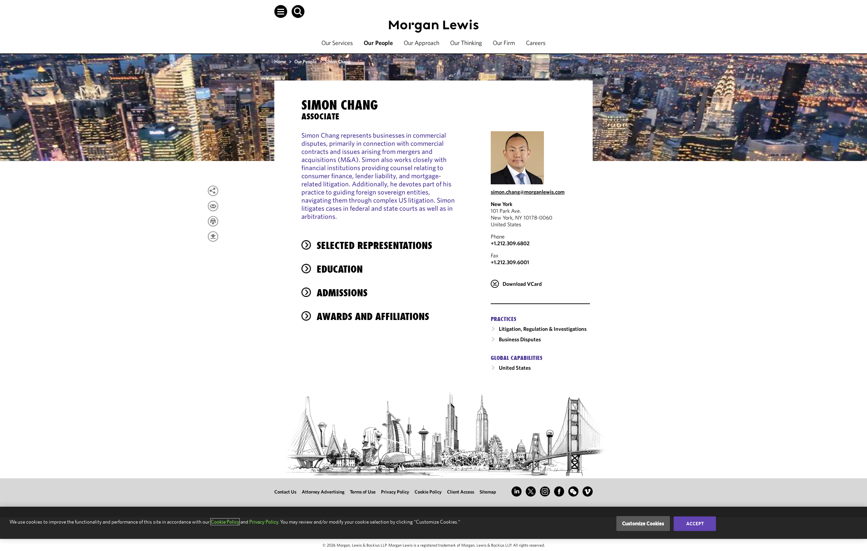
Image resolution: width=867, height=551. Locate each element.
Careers (536, 43)
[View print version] (213, 221)
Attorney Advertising (323, 492)
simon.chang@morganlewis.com (528, 191)
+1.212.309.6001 (510, 262)
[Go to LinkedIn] (516, 491)
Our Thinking (466, 43)
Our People (378, 43)
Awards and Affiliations (373, 316)
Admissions (342, 293)
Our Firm (504, 43)
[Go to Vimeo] (588, 491)
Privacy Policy (395, 492)
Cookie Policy (428, 492)
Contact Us (285, 492)
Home (280, 62)
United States (515, 367)
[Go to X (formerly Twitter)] (531, 491)
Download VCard (522, 283)
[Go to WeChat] (573, 491)
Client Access (460, 492)
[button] (280, 11)
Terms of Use (363, 492)
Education (340, 269)
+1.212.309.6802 (510, 243)
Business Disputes (520, 339)
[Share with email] (213, 206)
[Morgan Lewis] (433, 26)
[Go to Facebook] (559, 491)
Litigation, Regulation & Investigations (543, 328)
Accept (695, 524)
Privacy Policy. (264, 522)
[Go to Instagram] (545, 491)
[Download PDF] (213, 236)
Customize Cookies (643, 523)
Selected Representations (374, 245)
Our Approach (421, 43)
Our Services (337, 43)
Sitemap (488, 492)
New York (501, 204)
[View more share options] (213, 191)
